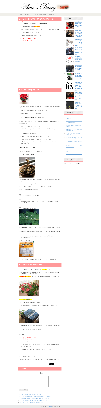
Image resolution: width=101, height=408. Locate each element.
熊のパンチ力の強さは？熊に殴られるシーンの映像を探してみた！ (34, 400)
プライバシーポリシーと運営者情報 (39, 14)
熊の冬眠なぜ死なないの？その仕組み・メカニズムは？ (32, 394)
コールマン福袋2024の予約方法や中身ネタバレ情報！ (74, 151)
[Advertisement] (40, 53)
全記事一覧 (27, 14)
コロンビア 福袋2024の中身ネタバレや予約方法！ (74, 155)
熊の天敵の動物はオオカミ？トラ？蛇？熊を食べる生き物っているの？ (35, 398)
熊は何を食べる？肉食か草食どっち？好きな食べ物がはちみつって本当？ (35, 396)
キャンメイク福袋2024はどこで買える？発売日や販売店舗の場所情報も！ (74, 122)
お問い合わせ (51, 14)
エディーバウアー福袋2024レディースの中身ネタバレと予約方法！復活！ (74, 138)
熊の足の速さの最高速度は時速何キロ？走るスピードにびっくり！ (78, 68)
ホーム (21, 14)
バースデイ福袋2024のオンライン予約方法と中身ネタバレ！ (74, 117)
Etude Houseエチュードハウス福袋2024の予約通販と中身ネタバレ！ (74, 130)
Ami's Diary (50, 406)
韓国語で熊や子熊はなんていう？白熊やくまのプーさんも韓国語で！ (78, 105)
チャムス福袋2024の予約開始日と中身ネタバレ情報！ (74, 142)
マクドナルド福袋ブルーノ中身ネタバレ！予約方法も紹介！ (73, 134)
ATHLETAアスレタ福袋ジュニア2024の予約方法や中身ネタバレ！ (74, 146)
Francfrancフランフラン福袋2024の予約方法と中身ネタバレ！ (73, 126)
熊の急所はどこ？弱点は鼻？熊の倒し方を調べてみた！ (32, 402)
